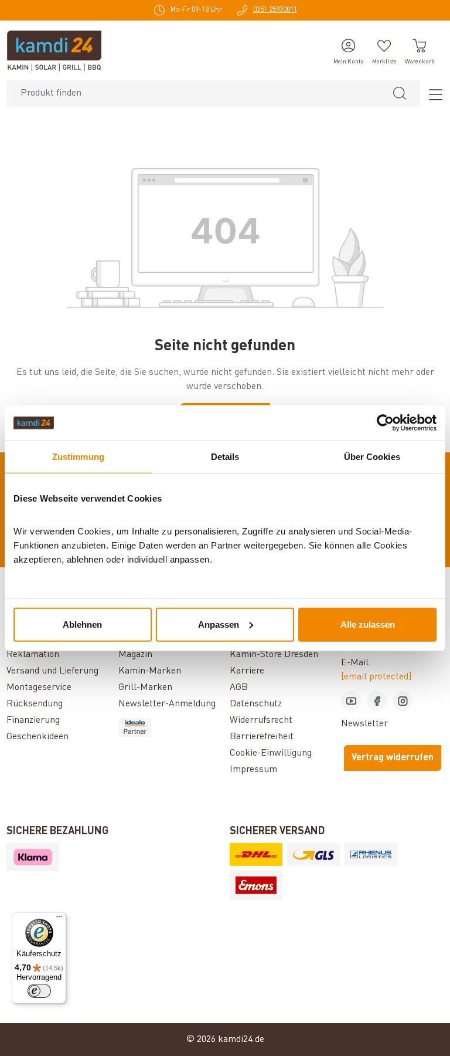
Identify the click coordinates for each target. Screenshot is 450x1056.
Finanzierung (33, 720)
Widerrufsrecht (261, 720)
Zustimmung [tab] (78, 457)
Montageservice (38, 687)
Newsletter (364, 724)
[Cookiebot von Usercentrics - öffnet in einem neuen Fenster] (385, 423)
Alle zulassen (367, 624)
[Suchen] (399, 93)
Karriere (247, 671)
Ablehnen (82, 624)
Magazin (135, 654)
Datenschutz (256, 704)
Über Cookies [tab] (372, 457)
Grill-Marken (145, 687)
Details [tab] (225, 457)
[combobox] (193, 93)
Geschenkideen (37, 737)
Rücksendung (34, 704)
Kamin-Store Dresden (274, 654)
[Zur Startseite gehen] (54, 50)
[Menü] (432, 94)
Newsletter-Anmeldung (167, 704)
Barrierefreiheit (262, 737)
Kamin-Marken (149, 671)
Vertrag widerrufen (393, 758)
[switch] (39, 991)
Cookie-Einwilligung (271, 753)
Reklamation (32, 654)
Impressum (253, 769)
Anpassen (218, 624)
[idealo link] (169, 727)
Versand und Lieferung (52, 671)
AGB (239, 687)
